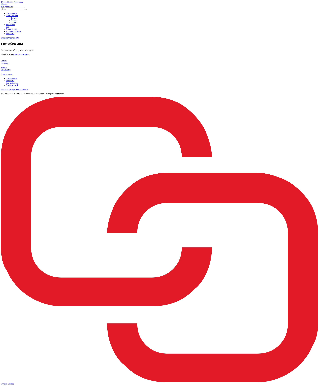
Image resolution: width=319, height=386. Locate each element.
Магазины (10, 25)
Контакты (10, 34)
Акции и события (13, 31)
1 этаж (13, 18)
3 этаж (13, 22)
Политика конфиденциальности (14, 89)
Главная (4, 38)
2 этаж (13, 20)
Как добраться (12, 83)
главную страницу (21, 54)
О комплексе (11, 13)
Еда (7, 27)
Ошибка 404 (13, 38)
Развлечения (11, 29)
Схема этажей (12, 16)
